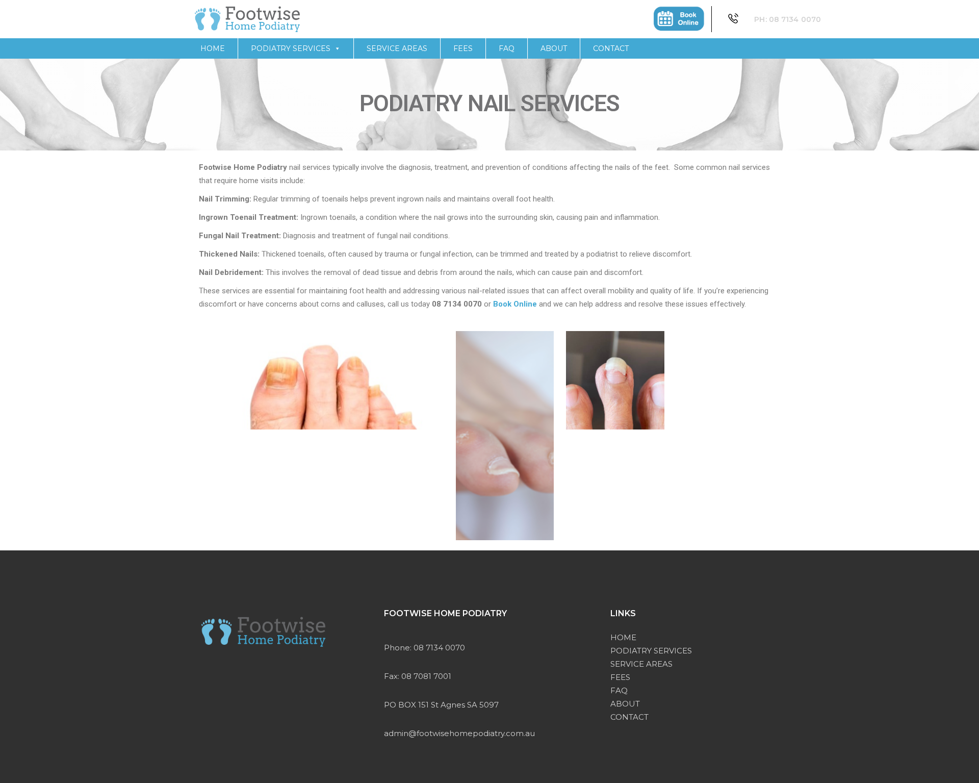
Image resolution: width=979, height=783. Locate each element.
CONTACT (611, 48)
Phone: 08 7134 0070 (424, 647)
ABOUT (553, 48)
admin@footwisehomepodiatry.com (454, 733)
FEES (463, 48)
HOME (212, 48)
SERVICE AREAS (397, 48)
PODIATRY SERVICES (290, 48)
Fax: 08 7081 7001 (417, 676)
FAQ (506, 48)
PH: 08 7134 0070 (787, 19)
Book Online (515, 304)
